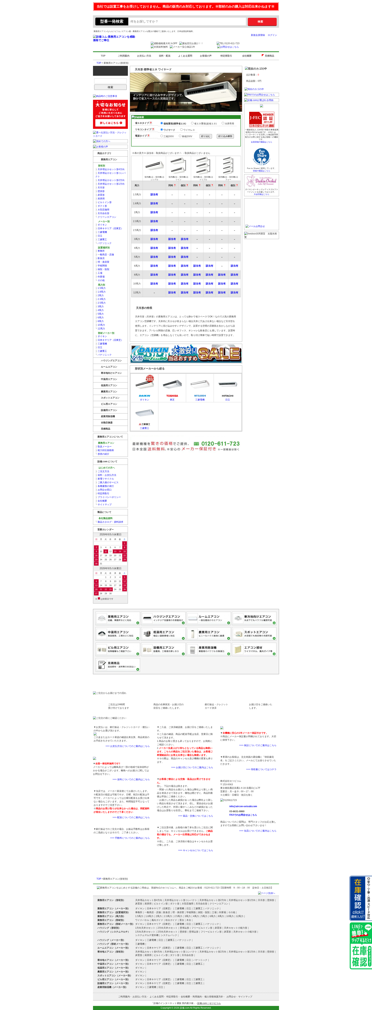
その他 (100, 280)
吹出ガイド (171, 920)
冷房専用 (229, 123)
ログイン (272, 35)
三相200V (169, 136)
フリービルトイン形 (201, 927)
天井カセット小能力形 (235, 927)
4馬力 (99, 310)
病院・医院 (102, 269)
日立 (98, 235)
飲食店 (100, 258)
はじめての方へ (106, 467)
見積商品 (270, 55)
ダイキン (101, 224)
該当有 (154, 194)
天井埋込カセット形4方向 (110, 169)
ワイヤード (169, 130)
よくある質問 (185, 55)
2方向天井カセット (167, 927)
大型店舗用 (102, 209)
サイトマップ (103, 504)
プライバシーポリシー (108, 497)
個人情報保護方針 (213, 996)
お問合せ (231, 996)
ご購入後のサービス (107, 482)
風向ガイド (157, 920)
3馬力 (99, 306)
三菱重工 (101, 239)
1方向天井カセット (145, 927)
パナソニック (103, 243)
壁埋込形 (184, 927)
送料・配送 (164, 55)
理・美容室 (102, 262)
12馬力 (100, 328)
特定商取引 (226, 55)
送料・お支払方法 (105, 475)
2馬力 (99, 295)
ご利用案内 (123, 55)
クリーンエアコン (105, 217)
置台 (181, 920)
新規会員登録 (258, 35)
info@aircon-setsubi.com (243, 806)
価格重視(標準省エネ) (175, 123)
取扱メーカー (103, 446)
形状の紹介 (102, 454)
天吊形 (100, 187)
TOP (103, 55)
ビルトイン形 (103, 202)
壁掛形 (100, 191)
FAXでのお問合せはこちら (243, 815)
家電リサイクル (104, 478)
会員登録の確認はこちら (261, 142)
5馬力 (99, 314)
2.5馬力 (100, 302)
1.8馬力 (100, 291)
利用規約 (197, 996)
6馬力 (99, 317)
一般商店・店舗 (104, 254)
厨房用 (100, 198)
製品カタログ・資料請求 (109, 522)
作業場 (100, 276)
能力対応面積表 (104, 450)
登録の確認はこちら (261, 171)
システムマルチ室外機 (146, 935)
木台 (188, 920)
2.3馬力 (100, 299)
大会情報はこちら (261, 194)
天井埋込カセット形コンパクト (110, 175)
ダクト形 (101, 206)
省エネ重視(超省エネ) (205, 123)
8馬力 (99, 321)
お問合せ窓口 (103, 489)
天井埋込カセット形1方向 (110, 184)
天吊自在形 (102, 213)
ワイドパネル (142, 920)
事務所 (100, 251)
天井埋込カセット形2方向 (110, 180)
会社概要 (246, 55)
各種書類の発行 (104, 486)
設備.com (184, 1008)
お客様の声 (206, 55)
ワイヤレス (189, 130)
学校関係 (101, 265)
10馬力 (100, 325)
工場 (98, 273)
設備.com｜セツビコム (209, 1003)
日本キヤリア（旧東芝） (109, 228)
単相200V (187, 136)
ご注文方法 (102, 471)
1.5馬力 (100, 288)
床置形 (100, 195)
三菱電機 (101, 232)
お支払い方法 (144, 55)
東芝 (172, 399)
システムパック (169, 935)
